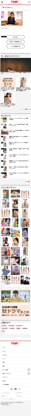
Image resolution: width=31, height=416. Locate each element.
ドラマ (4, 351)
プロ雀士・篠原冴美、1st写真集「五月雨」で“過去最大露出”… (19, 149)
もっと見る (27, 181)
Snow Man (19, 325)
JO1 (3, 331)
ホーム (2, 339)
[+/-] (29, 370)
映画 (3, 366)
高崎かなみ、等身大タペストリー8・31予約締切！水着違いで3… (19, 143)
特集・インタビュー (7, 373)
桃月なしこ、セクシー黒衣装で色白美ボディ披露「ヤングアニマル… (18, 125)
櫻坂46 (18, 328)
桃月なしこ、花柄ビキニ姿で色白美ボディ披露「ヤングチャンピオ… (19, 167)
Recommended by (22, 109)
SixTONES (11, 325)
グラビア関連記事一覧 (15, 46)
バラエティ (5, 355)
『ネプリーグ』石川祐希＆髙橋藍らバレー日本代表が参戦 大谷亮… (19, 131)
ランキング (5, 377)
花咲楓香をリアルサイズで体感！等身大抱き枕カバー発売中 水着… (19, 161)
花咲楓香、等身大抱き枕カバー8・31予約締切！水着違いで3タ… (19, 137)
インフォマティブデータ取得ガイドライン (8, 399)
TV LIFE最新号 (6, 384)
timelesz (4, 325)
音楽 (3, 362)
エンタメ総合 (5, 369)
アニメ (4, 358)
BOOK (4, 380)
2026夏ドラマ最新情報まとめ (15, 41)
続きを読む (15, 37)
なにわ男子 (4, 328)
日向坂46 (25, 328)
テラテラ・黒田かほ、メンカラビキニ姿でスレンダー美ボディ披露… (19, 155)
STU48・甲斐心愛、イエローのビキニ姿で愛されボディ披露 (19, 174)
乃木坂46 (12, 328)
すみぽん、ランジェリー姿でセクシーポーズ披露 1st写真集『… (19, 119)
